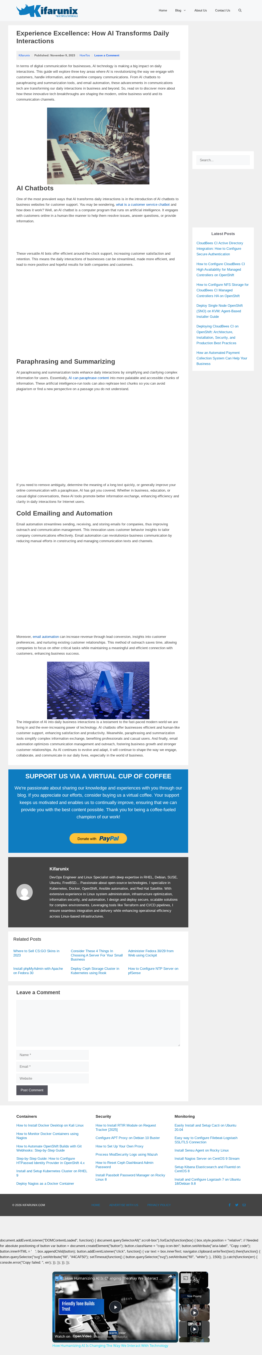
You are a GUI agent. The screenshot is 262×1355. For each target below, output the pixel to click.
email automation (46, 637)
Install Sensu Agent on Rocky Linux (202, 1150)
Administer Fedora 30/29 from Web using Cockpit (151, 953)
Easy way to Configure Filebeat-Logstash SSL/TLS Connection (206, 1140)
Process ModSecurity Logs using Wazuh (127, 1154)
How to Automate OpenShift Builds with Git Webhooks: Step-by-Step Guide (49, 1148)
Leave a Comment (106, 55)
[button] (240, 10)
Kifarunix (24, 55)
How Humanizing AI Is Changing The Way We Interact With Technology (114, 1278)
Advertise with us (123, 1205)
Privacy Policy (159, 1205)
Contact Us (222, 10)
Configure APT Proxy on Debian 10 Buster (128, 1138)
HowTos (85, 55)
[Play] (194, 1312)
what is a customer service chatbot (143, 205)
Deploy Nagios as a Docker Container (45, 1184)
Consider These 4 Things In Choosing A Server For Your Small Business (97, 955)
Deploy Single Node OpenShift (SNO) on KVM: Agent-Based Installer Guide (219, 311)
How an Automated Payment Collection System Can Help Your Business (221, 358)
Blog (178, 10)
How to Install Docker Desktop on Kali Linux (50, 1125)
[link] (59, 1278)
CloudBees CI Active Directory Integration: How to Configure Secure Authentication (219, 248)
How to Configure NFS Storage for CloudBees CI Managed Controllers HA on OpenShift (222, 290)
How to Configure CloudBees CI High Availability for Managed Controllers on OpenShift (220, 269)
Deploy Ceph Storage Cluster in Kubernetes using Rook (95, 971)
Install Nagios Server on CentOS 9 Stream (207, 1159)
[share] (170, 1276)
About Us (200, 10)
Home (163, 10)
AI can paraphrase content (89, 378)
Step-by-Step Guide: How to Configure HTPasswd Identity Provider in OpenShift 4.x (50, 1161)
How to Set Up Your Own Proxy (119, 1146)
